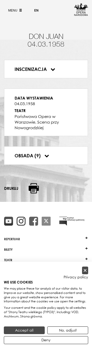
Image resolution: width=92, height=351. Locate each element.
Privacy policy (76, 277)
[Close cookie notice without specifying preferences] (85, 271)
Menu (13, 10)
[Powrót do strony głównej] (81, 14)
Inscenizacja (31, 69)
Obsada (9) (28, 155)
